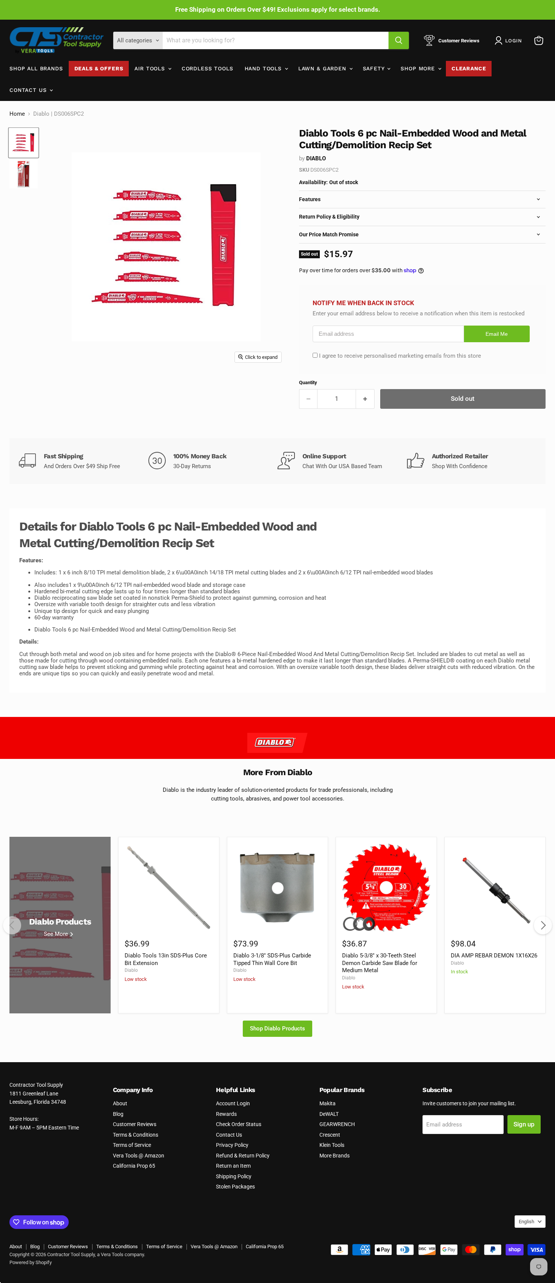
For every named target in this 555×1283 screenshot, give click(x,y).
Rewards (226, 1114)
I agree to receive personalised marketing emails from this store (400, 355)
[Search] (398, 40)
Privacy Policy (232, 1145)
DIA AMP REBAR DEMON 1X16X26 (494, 955)
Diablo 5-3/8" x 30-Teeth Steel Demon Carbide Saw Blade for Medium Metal (379, 963)
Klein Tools (331, 1145)
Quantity (308, 382)
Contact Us (29, 90)
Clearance (469, 68)
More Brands (334, 1156)
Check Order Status (238, 1124)
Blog (118, 1114)
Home (17, 114)
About (120, 1103)
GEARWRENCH (337, 1124)
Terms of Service (132, 1145)
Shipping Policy (233, 1176)
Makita (327, 1103)
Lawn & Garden (323, 68)
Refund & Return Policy (243, 1156)
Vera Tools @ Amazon (138, 1156)
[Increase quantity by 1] (365, 398)
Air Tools (150, 68)
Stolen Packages (235, 1187)
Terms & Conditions (135, 1135)
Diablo (316, 158)
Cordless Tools (207, 68)
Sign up (524, 1124)
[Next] (543, 925)
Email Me (497, 334)
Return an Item (233, 1166)
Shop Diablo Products (277, 1028)
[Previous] (12, 925)
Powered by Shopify (30, 1262)
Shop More (419, 68)
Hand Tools (264, 68)
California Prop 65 (134, 1166)
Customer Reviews (134, 1124)
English (526, 1221)
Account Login (233, 1103)
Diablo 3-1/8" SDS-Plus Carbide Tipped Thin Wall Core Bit (272, 959)
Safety (375, 68)
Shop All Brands (36, 68)
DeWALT (329, 1114)
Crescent (329, 1135)
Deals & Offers (98, 68)
